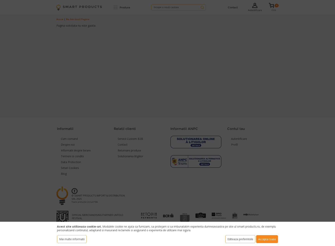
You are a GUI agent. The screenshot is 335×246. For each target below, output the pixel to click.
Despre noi (68, 144)
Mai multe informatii (72, 239)
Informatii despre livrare (76, 150)
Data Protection (71, 162)
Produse (125, 7)
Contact (233, 7)
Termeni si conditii (72, 156)
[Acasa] (79, 7)
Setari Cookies (70, 168)
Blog (64, 174)
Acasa (59, 19)
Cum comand (69, 139)
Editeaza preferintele (240, 239)
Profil (234, 144)
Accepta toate (267, 239)
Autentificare (255, 10)
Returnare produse (129, 150)
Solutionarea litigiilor (130, 156)
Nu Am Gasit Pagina (77, 19)
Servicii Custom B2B (130, 139)
